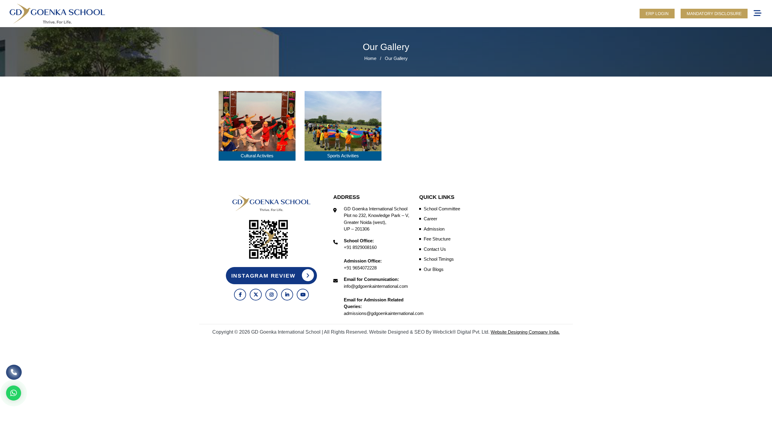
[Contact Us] (14, 371)
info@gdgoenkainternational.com (376, 286)
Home (370, 58)
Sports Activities (343, 155)
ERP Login (657, 13)
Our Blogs (434, 269)
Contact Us (435, 249)
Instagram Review (264, 276)
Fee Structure (437, 238)
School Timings (439, 259)
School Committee (442, 208)
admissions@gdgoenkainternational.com (384, 313)
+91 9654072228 (360, 267)
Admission (434, 228)
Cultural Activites (257, 155)
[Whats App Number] (13, 393)
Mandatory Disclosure (714, 13)
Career (430, 218)
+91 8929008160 (360, 247)
